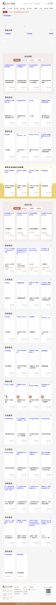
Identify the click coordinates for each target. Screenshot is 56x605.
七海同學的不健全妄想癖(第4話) (21, 503)
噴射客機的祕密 (9, 434)
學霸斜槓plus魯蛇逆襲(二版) (9, 116)
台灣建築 (44, 264)
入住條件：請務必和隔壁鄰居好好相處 (46, 299)
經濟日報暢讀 (9, 573)
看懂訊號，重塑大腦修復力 (34, 367)
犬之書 (31, 116)
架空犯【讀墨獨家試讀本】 (9, 186)
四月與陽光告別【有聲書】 (46, 401)
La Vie (31, 264)
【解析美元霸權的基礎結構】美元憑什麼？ (46, 151)
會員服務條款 (17, 589)
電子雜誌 (22, 8)
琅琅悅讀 (46, 8)
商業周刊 (20, 229)
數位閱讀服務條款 (18, 591)
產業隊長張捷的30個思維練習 (9, 81)
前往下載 (48, 594)
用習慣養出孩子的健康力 (21, 469)
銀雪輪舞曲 (45, 186)
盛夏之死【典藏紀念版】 (34, 299)
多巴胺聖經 (8, 366)
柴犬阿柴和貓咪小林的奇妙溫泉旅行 (46, 469)
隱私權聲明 (16, 593)
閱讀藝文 (39, 208)
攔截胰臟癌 (45, 366)
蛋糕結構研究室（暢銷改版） (34, 469)
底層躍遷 (32, 332)
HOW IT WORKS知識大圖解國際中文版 (21, 265)
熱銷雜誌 (17, 208)
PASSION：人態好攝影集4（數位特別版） (9, 537)
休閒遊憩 (31, 208)
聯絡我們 (26, 593)
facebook (32, 589)
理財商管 (17, 60)
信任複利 (7, 150)
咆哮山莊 (7, 298)
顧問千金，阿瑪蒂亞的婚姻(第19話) (46, 503)
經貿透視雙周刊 (34, 229)
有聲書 (36, 8)
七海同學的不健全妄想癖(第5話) (34, 503)
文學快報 (31, 60)
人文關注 (39, 60)
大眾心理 (24, 60)
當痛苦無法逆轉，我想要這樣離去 (46, 117)
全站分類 (9, 8)
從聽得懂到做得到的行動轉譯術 (21, 81)
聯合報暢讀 (20, 573)
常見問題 (26, 591)
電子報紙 (29, 8)
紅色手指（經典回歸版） (34, 186)
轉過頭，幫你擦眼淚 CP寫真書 (21, 537)
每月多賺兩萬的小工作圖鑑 (34, 81)
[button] (4, 41)
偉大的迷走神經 (46, 434)
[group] (28, 21)
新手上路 (26, 589)
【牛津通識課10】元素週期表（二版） (21, 435)
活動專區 (42, 8)
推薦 (4, 8)
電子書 (16, 8)
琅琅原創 (51, 8)
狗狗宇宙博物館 (9, 468)
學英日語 (24, 208)
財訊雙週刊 (8, 229)
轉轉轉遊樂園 (21, 298)
